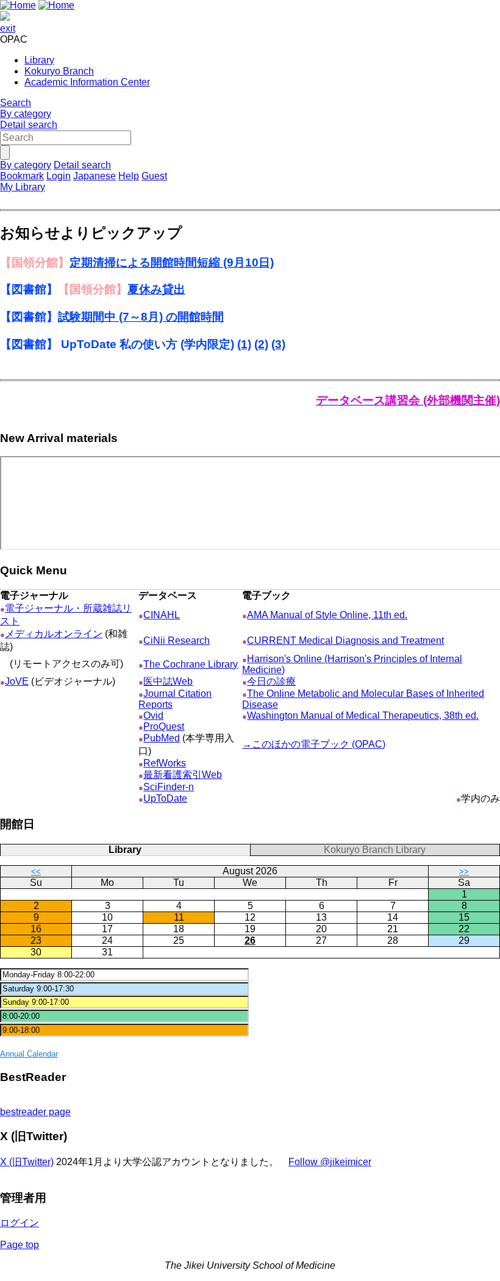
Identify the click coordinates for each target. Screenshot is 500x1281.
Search (15, 103)
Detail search (28, 125)
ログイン (19, 1223)
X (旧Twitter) (27, 1162)
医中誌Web (168, 681)
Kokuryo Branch (59, 71)
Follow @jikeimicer (329, 1162)
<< (36, 871)
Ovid (153, 715)
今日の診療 (271, 681)
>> (464, 871)
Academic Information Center (87, 82)
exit (7, 28)
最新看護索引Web (182, 774)
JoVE (17, 681)
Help (128, 176)
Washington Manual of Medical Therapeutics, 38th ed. (363, 715)
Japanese (94, 176)
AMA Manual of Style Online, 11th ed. (327, 615)
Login (58, 176)
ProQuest (163, 726)
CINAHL (161, 615)
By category (25, 114)
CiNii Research (176, 640)
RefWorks (164, 763)
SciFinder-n (168, 787)
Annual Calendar (29, 1053)
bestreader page (35, 1112)
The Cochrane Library (190, 664)
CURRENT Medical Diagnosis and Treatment (345, 640)
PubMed (161, 738)
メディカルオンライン (53, 634)
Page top (19, 1245)
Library (39, 60)
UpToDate (165, 798)
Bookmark (22, 176)
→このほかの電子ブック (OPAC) (313, 744)
